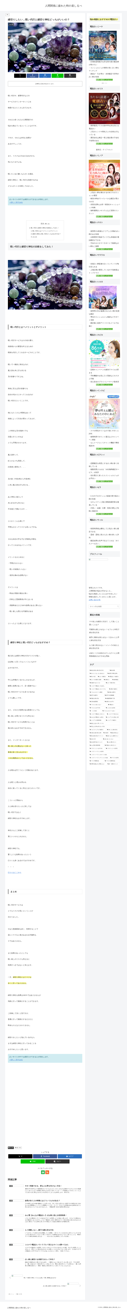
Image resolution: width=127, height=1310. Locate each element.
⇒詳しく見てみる (16, 202)
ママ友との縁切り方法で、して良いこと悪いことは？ (104, 623)
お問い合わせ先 (95, 600)
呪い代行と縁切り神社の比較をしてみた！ (45, 228)
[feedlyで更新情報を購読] (43, 1172)
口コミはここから (14, 872)
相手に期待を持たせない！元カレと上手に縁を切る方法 (104, 638)
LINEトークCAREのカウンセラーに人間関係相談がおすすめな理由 (104, 654)
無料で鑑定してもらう (104, 80)
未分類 (11, 1147)
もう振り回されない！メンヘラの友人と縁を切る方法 (104, 646)
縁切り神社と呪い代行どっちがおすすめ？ (46, 234)
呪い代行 (19, 1147)
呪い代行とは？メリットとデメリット (45, 231)
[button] (70, 76)
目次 (42, 224)
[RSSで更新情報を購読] (47, 1172)
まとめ (34, 237)
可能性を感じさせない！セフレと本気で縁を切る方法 (104, 631)
